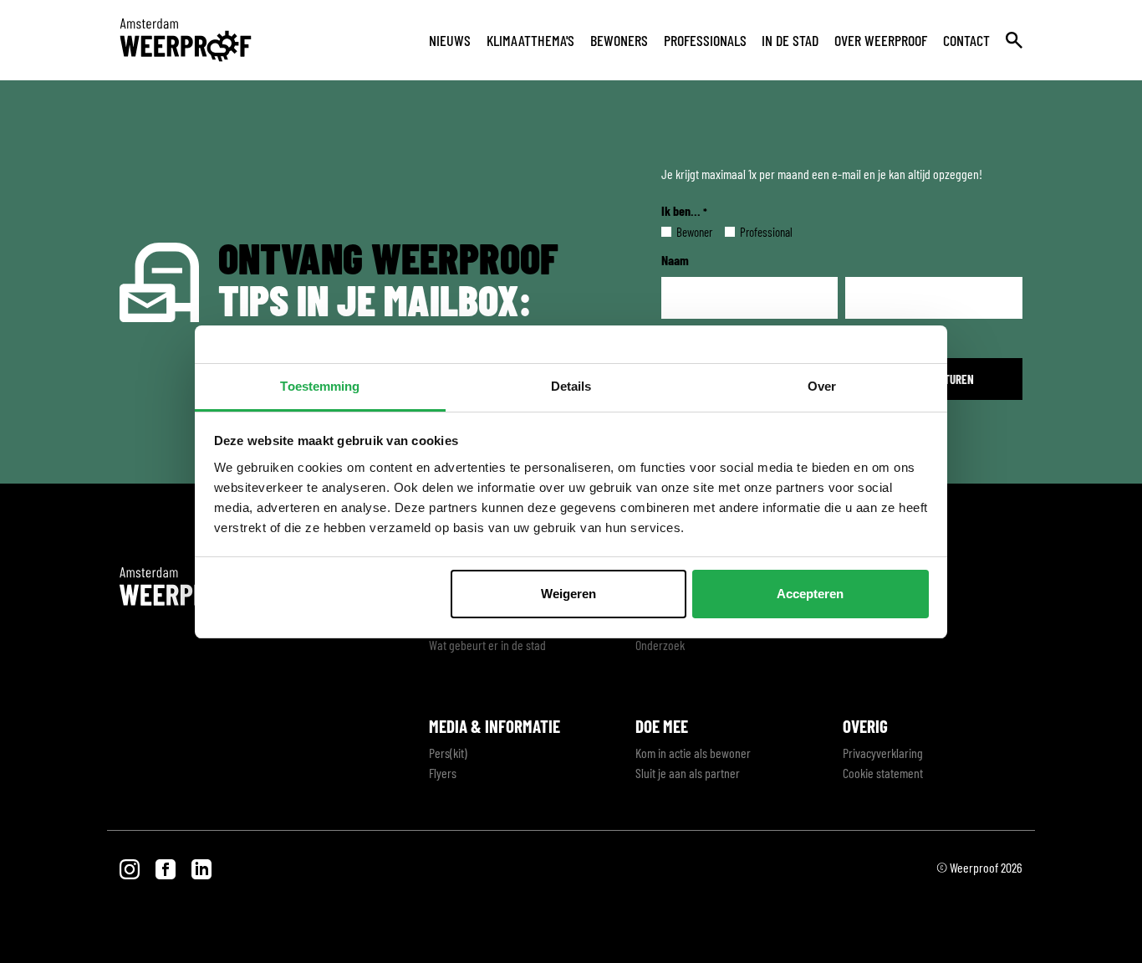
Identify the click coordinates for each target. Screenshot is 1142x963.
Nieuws (450, 40)
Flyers (442, 773)
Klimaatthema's (530, 40)
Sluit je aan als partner (687, 773)
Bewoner (681, 231)
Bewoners (619, 40)
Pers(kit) (448, 753)
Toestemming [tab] (319, 386)
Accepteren (810, 594)
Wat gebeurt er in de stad (487, 645)
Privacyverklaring (883, 753)
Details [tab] (571, 386)
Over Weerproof (880, 40)
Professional (753, 231)
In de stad (790, 40)
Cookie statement (883, 773)
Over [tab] (822, 386)
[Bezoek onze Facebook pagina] (166, 867)
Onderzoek (660, 645)
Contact (966, 40)
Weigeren (568, 594)
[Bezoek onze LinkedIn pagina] (201, 867)
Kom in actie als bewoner (693, 753)
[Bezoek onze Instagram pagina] (131, 867)
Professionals (705, 40)
